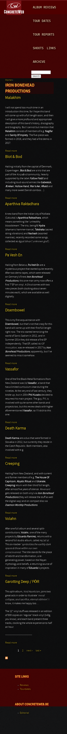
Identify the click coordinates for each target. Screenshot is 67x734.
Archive (39, 62)
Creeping (12, 464)
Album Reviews (44, 7)
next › (30, 650)
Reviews (24, 685)
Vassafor (12, 369)
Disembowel (15, 310)
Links (51, 48)
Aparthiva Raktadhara (22, 204)
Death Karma (15, 428)
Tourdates (25, 689)
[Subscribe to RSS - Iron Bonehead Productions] (6, 658)
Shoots (38, 48)
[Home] (14, 7)
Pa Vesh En (13, 255)
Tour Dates (42, 21)
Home (8, 80)
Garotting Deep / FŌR (22, 582)
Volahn (10, 519)
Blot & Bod (13, 157)
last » (38, 650)
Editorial (24, 713)
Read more (11, 151)
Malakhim (13, 98)
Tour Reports (43, 34)
